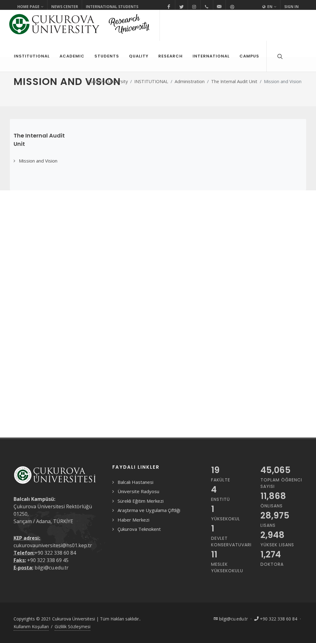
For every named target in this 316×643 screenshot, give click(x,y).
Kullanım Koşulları (31, 626)
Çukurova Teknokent (139, 529)
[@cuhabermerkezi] (169, 7)
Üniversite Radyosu (138, 491)
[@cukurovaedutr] (181, 7)
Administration (190, 81)
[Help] (232, 7)
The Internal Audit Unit (234, 81)
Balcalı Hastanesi (135, 482)
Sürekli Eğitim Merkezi (141, 501)
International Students (112, 6)
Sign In (291, 6)
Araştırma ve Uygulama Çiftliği (149, 510)
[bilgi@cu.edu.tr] (219, 7)
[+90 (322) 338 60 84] (207, 7)
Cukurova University (108, 81)
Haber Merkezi (133, 520)
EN (269, 6)
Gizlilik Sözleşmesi (72, 626)
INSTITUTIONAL (151, 81)
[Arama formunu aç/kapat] (279, 56)
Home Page (28, 6)
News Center (64, 6)
